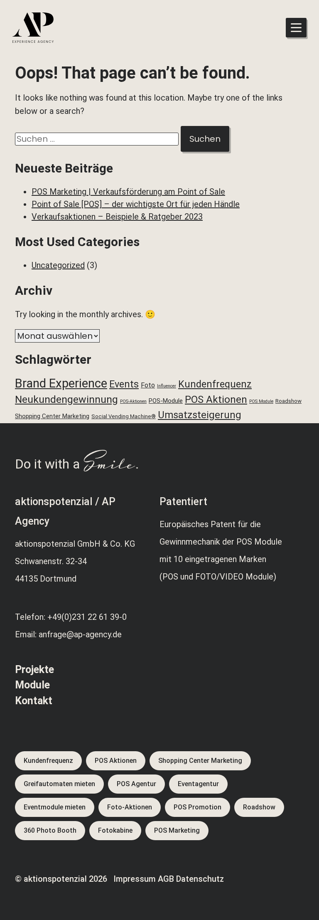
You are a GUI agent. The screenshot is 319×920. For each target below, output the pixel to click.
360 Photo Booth (50, 830)
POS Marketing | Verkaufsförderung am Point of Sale (128, 192)
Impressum (134, 879)
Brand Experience (61, 383)
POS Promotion (197, 807)
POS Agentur (136, 784)
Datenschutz (200, 879)
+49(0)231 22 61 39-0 (87, 617)
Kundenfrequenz (215, 384)
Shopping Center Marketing (52, 416)
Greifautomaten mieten (59, 784)
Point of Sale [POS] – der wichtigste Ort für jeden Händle (136, 204)
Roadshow (288, 401)
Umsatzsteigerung (199, 415)
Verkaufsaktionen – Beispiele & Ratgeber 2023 (117, 217)
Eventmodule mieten (55, 807)
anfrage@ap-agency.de (80, 634)
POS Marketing (177, 830)
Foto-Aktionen (129, 807)
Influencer (166, 386)
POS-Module (166, 401)
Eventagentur (198, 784)
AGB (166, 879)
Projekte (34, 669)
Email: (27, 634)
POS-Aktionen (133, 401)
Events (124, 384)
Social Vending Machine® (123, 416)
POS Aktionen (216, 399)
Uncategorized (58, 265)
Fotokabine (115, 830)
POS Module (261, 401)
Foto (148, 385)
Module (32, 685)
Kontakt (33, 701)
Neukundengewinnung (66, 399)
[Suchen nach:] (98, 139)
